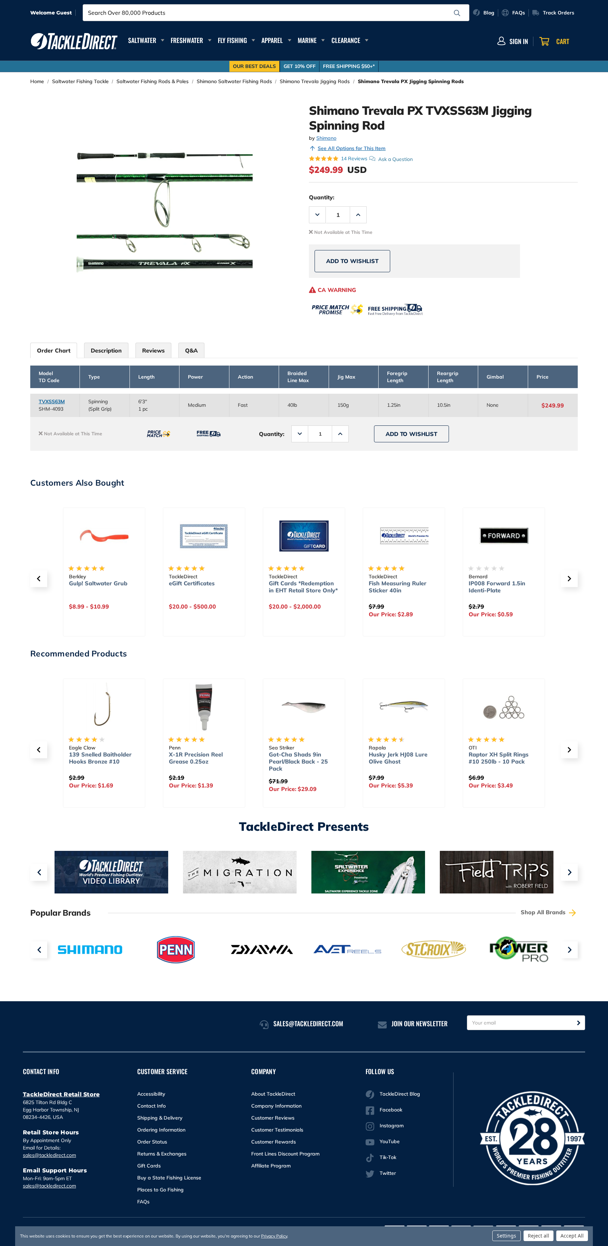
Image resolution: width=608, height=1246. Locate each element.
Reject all (538, 1235)
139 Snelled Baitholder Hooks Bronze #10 (100, 758)
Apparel (272, 40)
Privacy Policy (274, 1236)
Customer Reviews (272, 1118)
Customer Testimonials (277, 1130)
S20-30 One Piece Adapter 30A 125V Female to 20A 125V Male (511, 594)
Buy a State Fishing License (169, 1178)
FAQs (143, 1201)
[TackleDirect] (74, 41)
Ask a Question (395, 159)
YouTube (390, 1141)
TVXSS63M (52, 401)
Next (569, 872)
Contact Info (151, 1106)
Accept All (572, 1235)
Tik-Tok (388, 1157)
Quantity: (321, 197)
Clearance (345, 40)
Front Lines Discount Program (285, 1154)
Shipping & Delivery (160, 1118)
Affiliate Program (271, 1166)
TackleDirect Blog (400, 1094)
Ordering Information (161, 1130)
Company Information (276, 1106)
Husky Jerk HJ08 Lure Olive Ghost (398, 758)
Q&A (191, 350)
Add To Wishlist (352, 260)
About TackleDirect (273, 1094)
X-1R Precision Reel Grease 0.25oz (196, 758)
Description (106, 350)
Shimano (326, 138)
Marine (307, 40)
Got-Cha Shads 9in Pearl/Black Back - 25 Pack (298, 761)
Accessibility (151, 1094)
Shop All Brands (544, 912)
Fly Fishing (232, 40)
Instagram (392, 1125)
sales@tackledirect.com (49, 1155)
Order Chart (53, 350)
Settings (506, 1235)
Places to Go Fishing (160, 1189)
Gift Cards (149, 1166)
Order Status (152, 1142)
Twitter (388, 1173)
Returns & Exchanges (161, 1154)
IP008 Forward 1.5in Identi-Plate (412, 587)
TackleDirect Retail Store (61, 1094)
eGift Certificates (106, 583)
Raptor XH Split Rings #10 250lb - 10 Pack (498, 758)
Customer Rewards (273, 1142)
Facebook (391, 1110)
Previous (38, 872)
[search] (457, 13)
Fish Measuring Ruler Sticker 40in (312, 587)
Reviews (153, 350)
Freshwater (187, 40)
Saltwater (142, 40)
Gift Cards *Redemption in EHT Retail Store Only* (218, 587)
